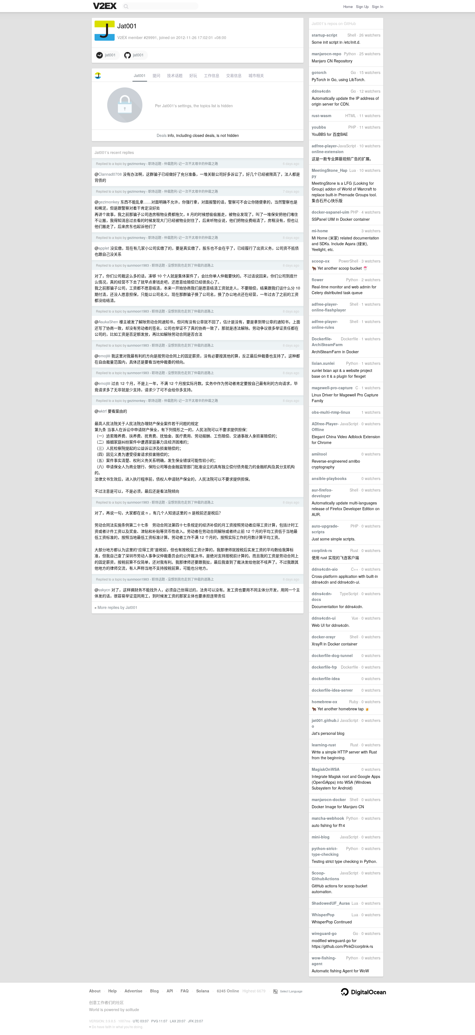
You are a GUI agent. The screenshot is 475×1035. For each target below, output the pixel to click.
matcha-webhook (328, 818)
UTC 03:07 (141, 1021)
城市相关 (256, 75)
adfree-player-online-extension (328, 148)
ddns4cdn (321, 91)
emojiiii (104, 355)
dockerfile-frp (324, 667)
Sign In (377, 6)
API (170, 990)
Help (112, 990)
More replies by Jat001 (117, 607)
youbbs (319, 127)
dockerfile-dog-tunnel (332, 655)
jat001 (109, 54)
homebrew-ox (324, 701)
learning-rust (324, 744)
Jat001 (140, 75)
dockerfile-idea (326, 678)
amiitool (319, 454)
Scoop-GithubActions (325, 875)
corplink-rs (322, 550)
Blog (154, 990)
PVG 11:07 (159, 1021)
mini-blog (321, 837)
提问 (156, 75)
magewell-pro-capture (332, 387)
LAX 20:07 (178, 1021)
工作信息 (211, 75)
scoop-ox (321, 261)
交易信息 (234, 75)
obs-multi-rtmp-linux (331, 412)
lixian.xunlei (323, 363)
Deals (162, 135)
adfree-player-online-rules (325, 324)
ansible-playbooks (329, 478)
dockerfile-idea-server (332, 690)
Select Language (290, 991)
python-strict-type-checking (325, 851)
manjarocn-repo (326, 53)
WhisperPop (323, 914)
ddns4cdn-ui (324, 618)
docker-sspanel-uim (330, 212)
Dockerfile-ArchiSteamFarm (327, 341)
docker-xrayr (323, 636)
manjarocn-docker (329, 799)
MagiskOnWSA (325, 769)
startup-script (324, 35)
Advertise (133, 990)
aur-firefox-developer (322, 492)
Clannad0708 (110, 174)
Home (348, 6)
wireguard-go (324, 933)
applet (103, 248)
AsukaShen (108, 321)
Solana (202, 990)
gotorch (319, 72)
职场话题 (154, 163)
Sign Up (362, 6)
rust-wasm (321, 115)
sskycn (104, 589)
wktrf (102, 411)
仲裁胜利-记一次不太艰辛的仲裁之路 (191, 163)
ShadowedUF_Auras (331, 903)
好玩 (193, 75)
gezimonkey (136, 163)
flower (317, 279)
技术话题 (175, 75)
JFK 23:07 (195, 1021)
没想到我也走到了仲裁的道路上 (191, 265)
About (95, 990)
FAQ (185, 990)
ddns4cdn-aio (325, 569)
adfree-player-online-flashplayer (329, 307)
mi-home (320, 230)
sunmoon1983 (138, 265)
